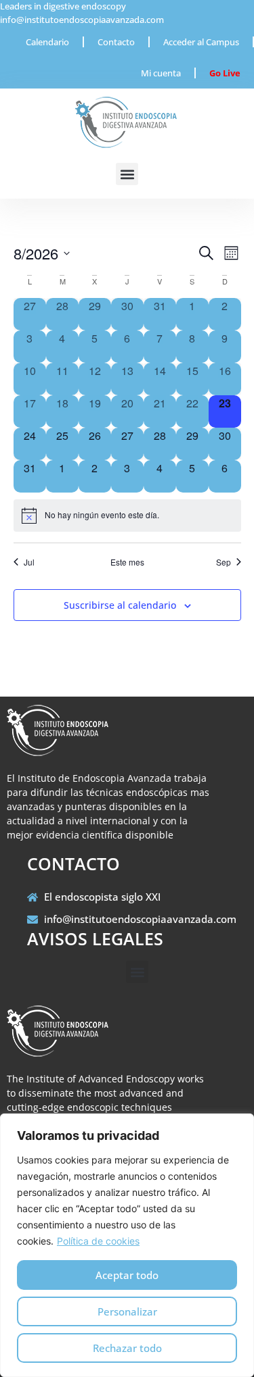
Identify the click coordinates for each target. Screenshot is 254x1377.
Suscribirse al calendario (120, 605)
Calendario (47, 42)
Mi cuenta (161, 73)
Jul (29, 562)
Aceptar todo (127, 1275)
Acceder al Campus (201, 42)
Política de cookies (98, 1241)
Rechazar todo (127, 1348)
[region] (127, 1245)
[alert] (127, 515)
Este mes (127, 562)
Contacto (116, 42)
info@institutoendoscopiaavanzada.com (82, 20)
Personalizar (127, 1311)
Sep (223, 562)
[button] (127, 174)
